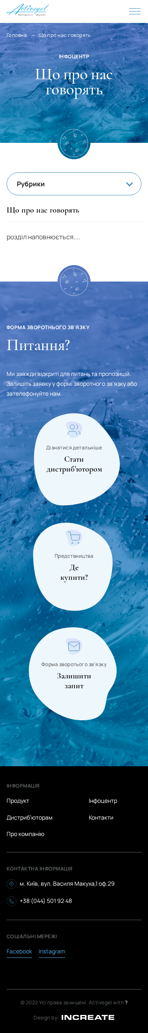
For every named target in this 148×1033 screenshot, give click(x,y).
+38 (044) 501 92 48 (46, 901)
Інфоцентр (103, 800)
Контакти (101, 817)
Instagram (52, 951)
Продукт (18, 800)
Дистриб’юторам (30, 817)
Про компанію (25, 834)
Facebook (19, 951)
